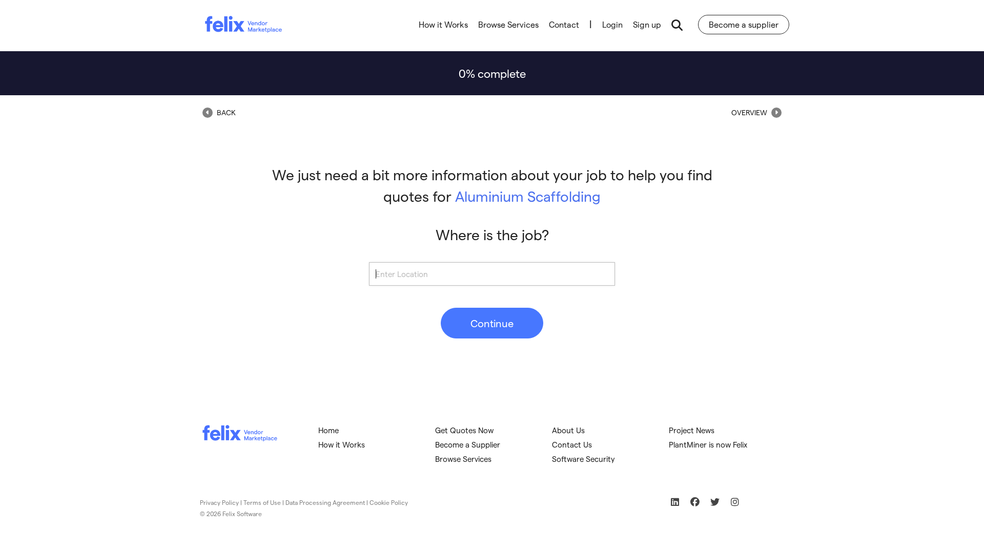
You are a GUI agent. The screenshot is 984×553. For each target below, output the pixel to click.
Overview (750, 112)
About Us (568, 430)
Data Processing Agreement (325, 502)
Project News (691, 430)
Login (612, 24)
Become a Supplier (467, 444)
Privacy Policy (219, 502)
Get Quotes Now (464, 430)
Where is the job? (492, 234)
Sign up (647, 24)
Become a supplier (743, 24)
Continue (492, 323)
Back (225, 112)
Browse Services (508, 24)
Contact (564, 24)
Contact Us (572, 444)
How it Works (443, 24)
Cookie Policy (389, 502)
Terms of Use (262, 502)
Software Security (583, 458)
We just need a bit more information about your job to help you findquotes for (492, 185)
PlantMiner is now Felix (708, 444)
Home (328, 430)
